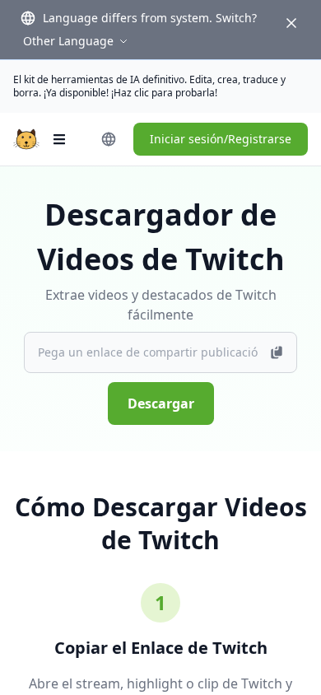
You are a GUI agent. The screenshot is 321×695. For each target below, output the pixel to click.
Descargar (161, 403)
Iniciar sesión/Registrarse (220, 139)
